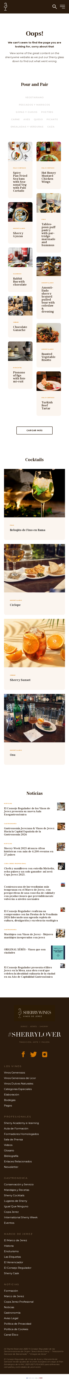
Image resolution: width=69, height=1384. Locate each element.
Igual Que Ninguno (16, 1206)
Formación (11, 1290)
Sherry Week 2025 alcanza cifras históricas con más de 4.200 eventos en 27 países (28, 851)
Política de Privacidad (17, 1323)
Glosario (9, 1150)
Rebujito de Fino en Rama (27, 530)
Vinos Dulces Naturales (18, 1083)
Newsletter (11, 1167)
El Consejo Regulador (17, 1267)
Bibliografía (11, 1156)
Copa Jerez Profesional (18, 1301)
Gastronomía (12, 1312)
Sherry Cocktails (14, 1195)
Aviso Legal (11, 1318)
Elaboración (11, 1094)
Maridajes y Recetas (16, 1189)
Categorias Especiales (18, 1089)
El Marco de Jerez (15, 1240)
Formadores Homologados (21, 1134)
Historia (9, 1245)
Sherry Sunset (20, 680)
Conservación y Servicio (19, 1184)
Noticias (9, 1307)
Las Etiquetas (12, 1256)
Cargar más (34, 430)
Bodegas (9, 1100)
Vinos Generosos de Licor (20, 1078)
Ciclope (15, 605)
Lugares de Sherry (15, 1200)
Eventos (9, 1222)
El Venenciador (13, 1262)
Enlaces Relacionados (18, 1161)
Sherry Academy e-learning (21, 1123)
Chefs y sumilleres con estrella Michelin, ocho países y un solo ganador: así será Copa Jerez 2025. (29, 871)
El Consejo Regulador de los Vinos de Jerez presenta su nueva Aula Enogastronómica (27, 811)
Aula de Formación (16, 1128)
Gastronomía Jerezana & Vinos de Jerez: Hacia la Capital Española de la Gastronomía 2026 (29, 831)
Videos (8, 1145)
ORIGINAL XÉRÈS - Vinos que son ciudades (25, 951)
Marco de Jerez (14, 1296)
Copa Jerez (11, 1211)
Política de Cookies (16, 1329)
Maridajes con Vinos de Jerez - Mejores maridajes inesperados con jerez (28, 936)
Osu (12, 755)
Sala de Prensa (13, 1139)
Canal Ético (11, 1334)
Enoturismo (11, 1251)
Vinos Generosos (14, 1072)
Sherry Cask (11, 1273)
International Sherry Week (21, 1217)
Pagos (8, 1105)
